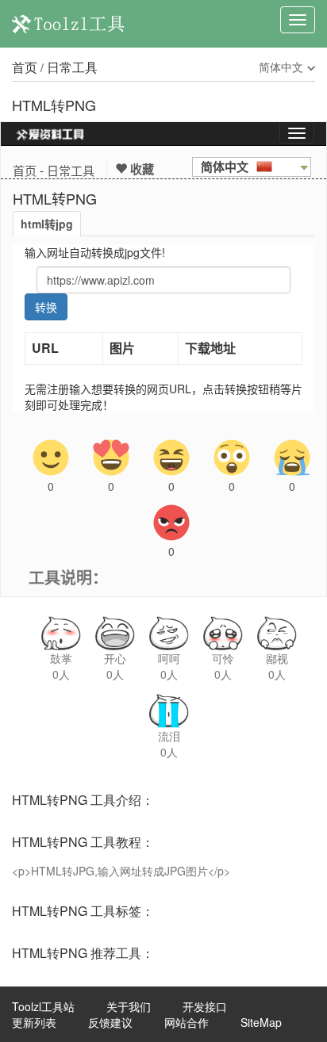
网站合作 (186, 1022)
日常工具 (72, 67)
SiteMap (261, 1022)
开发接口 (205, 1006)
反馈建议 (110, 1022)
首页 (24, 67)
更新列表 (34, 1022)
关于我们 (128, 1006)
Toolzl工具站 (43, 1006)
